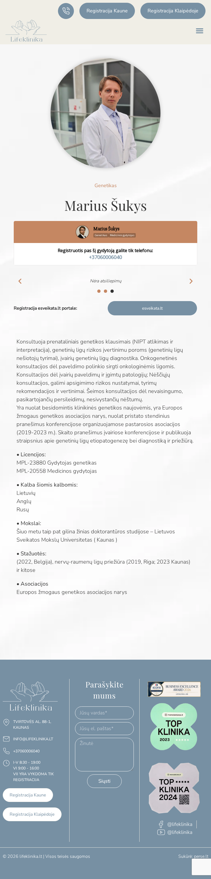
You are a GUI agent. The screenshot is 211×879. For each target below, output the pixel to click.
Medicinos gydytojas (122, 235)
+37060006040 (105, 257)
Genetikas (101, 235)
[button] (200, 31)
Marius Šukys (106, 229)
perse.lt (201, 856)
